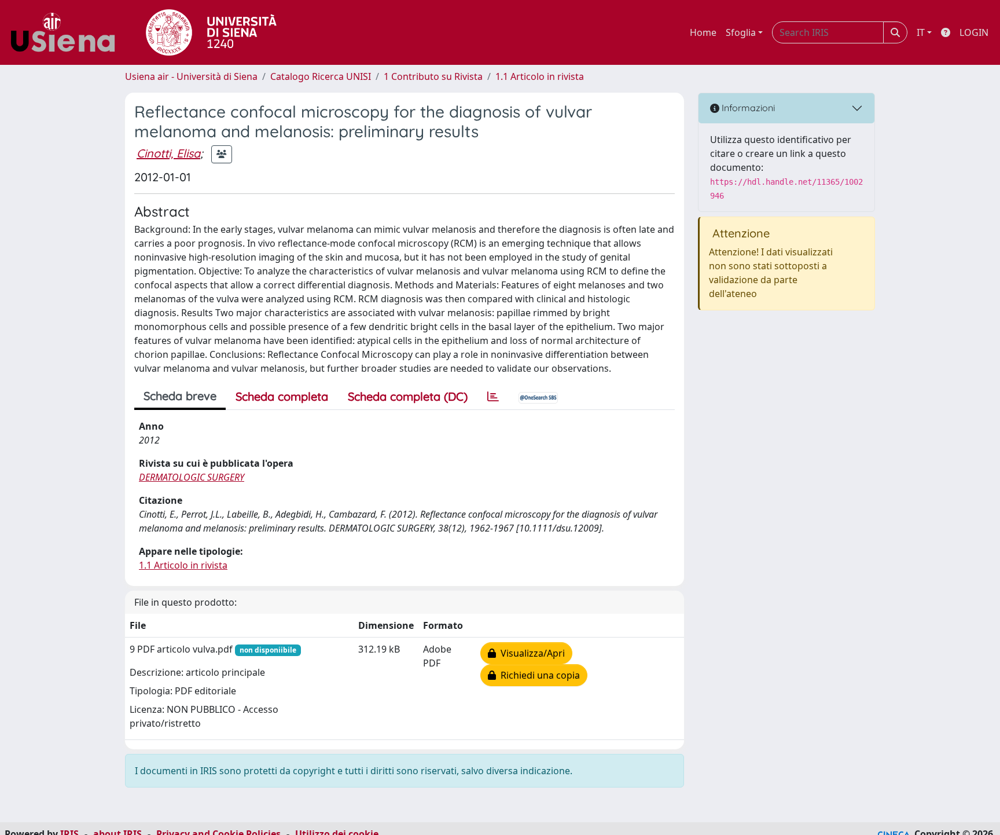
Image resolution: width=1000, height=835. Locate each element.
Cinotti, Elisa (168, 153)
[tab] (493, 396)
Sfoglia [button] (741, 32)
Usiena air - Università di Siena (191, 76)
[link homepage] (67, 32)
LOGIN (973, 32)
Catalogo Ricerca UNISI (320, 76)
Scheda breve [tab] (180, 396)
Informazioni (747, 107)
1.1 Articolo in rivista (539, 76)
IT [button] (921, 32)
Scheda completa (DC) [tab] (408, 396)
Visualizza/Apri (530, 653)
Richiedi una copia (538, 675)
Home (703, 32)
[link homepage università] (211, 32)
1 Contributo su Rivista (433, 76)
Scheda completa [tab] (282, 396)
